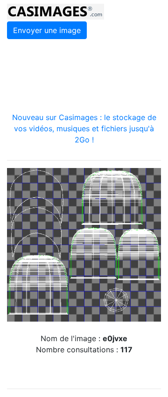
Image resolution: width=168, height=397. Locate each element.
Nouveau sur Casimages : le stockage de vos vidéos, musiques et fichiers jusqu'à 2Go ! (84, 128)
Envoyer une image (47, 30)
